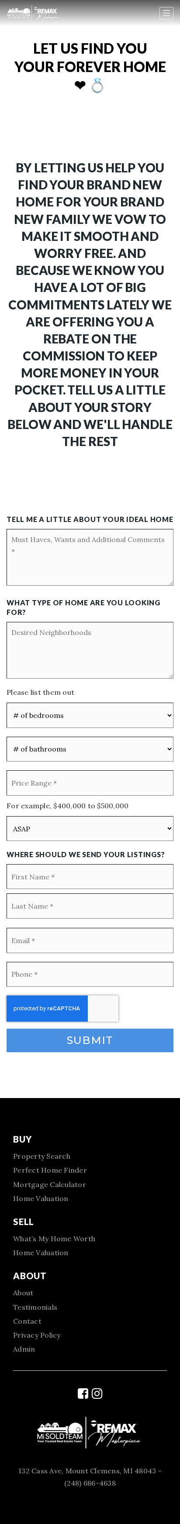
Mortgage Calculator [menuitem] (49, 1184)
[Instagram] (97, 1393)
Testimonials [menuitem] (35, 1307)
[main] (90, 549)
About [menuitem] (23, 1292)
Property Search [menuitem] (41, 1156)
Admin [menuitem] (24, 1349)
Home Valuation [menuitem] (41, 1198)
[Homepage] (48, 13)
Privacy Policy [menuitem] (37, 1335)
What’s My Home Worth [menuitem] (54, 1238)
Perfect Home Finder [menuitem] (50, 1170)
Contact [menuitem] (27, 1321)
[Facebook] (83, 1393)
